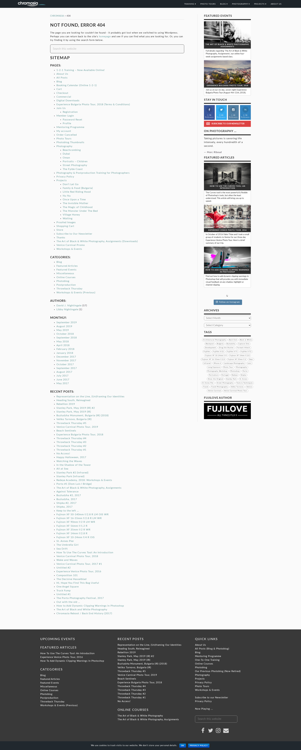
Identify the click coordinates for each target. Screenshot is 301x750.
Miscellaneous (65, 273)
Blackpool (210, 344)
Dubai (66, 154)
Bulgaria (220, 344)
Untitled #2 (63, 567)
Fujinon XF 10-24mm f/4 (216, 355)
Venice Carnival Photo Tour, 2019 (77, 427)
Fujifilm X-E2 (218, 351)
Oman (66, 157)
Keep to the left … (67, 510)
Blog (59, 81)
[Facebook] (203, 730)
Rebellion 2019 (65, 404)
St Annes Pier (208, 383)
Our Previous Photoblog (209, 671)
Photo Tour (228, 367)
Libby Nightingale (67, 309)
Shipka (243, 375)
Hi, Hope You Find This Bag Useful (77, 583)
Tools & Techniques (244, 383)
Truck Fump (63, 590)
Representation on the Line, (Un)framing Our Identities (90, 396)
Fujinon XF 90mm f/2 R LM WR (75, 522)
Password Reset (72, 119)
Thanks (60, 237)
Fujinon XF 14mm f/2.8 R (71, 533)
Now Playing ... (204, 709)
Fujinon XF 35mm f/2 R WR (73, 529)
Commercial (63, 97)
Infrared (207, 363)
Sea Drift (62, 549)
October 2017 (65, 364)
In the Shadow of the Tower (73, 465)
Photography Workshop (217, 371)
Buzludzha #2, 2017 (68, 495)
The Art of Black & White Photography (140, 716)
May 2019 (62, 330)
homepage (105, 36)
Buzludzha (231, 344)
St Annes (243, 379)
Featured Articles (67, 266)
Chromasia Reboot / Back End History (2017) (84, 613)
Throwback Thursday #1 (71, 450)
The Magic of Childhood (78, 207)
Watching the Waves (69, 461)
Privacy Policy (65, 176)
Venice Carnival (214, 391)
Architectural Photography (214, 340)
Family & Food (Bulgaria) (78, 188)
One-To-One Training (207, 660)
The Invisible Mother (75, 203)
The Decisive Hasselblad (71, 579)
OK (182, 746)
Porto (245, 371)
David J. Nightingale (69, 305)
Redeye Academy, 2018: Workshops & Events (84, 480)
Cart (59, 89)
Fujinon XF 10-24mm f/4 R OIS (75, 537)
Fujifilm (207, 351)
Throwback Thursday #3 (71, 442)
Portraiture (214, 375)
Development (210, 347)
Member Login (65, 115)
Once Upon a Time (74, 199)
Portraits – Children (75, 161)
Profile (67, 123)
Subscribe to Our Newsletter (74, 234)
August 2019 (64, 326)
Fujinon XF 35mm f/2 (237, 359)
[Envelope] (226, 730)
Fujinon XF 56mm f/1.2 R (71, 526)
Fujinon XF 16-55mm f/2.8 (213, 359)
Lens (249, 363)
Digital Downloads (67, 100)
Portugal (225, 375)
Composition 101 (67, 575)
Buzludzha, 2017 (66, 499)
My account (63, 131)
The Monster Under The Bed (80, 211)
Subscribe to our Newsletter (211, 697)
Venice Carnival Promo (70, 245)
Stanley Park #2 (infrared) (72, 472)
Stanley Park (231, 379)
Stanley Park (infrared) (70, 476)
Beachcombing (72, 150)
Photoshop (235, 371)
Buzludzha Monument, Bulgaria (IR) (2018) (82, 415)
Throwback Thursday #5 (71, 423)
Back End (233, 340)
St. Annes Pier (65, 541)
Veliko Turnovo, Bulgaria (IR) (74, 419)
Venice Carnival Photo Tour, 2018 (77, 556)
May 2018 (62, 341)
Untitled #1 (63, 594)
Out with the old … (68, 602)
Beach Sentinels (66, 430)
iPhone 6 (217, 363)
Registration (70, 112)
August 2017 (64, 372)
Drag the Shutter (226, 347)
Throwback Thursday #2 (71, 446)
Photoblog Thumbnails (70, 142)
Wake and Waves (67, 560)
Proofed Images (66, 222)
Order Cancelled (66, 135)
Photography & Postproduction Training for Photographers (93, 173)
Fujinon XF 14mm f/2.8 (240, 355)
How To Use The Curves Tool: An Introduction (84, 552)
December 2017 (66, 357)
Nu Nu (67, 196)
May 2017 (62, 383)
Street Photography (75, 165)
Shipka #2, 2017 (66, 503)
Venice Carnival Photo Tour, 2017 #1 (79, 564)
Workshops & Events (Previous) (75, 292)
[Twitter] (210, 730)
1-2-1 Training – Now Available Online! (80, 70)
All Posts (62, 77)
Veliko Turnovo (237, 387)
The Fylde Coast (73, 169)
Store (59, 230)
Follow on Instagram (229, 302)
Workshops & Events (69, 249)
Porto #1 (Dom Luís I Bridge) (74, 484)
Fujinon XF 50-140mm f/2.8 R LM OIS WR (82, 514)
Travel (205, 387)
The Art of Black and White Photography (81, 609)
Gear (251, 359)
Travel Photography (219, 387)
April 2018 (63, 345)
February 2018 (65, 349)
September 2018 (66, 337)
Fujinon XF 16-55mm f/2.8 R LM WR (79, 518)
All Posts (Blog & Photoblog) (212, 649)
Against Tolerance (67, 491)
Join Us (61, 108)
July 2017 (62, 375)
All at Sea (62, 468)
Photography (64, 146)
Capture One (243, 344)
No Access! (63, 453)
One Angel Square (67, 586)
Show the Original (215, 379)
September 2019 (66, 322)
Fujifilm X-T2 (246, 351)
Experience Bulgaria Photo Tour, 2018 (79, 434)
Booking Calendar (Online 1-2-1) (76, 85)
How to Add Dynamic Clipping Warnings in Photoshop (90, 606)
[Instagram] (218, 730)
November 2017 (66, 360)
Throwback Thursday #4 (71, 438)
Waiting (67, 218)
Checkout (62, 93)
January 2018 (64, 353)
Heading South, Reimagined (73, 400)
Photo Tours (63, 138)
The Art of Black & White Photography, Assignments (88, 488)
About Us (62, 74)
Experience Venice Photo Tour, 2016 (78, 571)
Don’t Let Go (71, 184)
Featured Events (66, 269)
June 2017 (62, 379)
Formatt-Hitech (243, 347)
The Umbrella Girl (67, 545)
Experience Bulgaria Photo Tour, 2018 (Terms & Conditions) (93, 104)
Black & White (246, 340)
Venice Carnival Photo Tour (235, 391)
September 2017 (66, 368)
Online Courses (66, 277)
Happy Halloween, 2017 (71, 457)
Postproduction (66, 285)
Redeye (235, 375)
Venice (249, 387)
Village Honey (71, 214)
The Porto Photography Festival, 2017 (80, 598)
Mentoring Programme (70, 127)
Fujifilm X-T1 (232, 351)
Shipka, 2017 (64, 507)
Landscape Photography (234, 363)
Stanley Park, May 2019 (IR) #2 (75, 408)
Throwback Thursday (69, 288)
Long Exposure (214, 367)
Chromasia (49, 4)
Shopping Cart (65, 226)
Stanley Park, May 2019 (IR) (73, 411)
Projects (61, 180)
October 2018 (65, 334)
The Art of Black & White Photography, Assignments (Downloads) (97, 241)
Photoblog (62, 281)
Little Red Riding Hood (77, 192)
